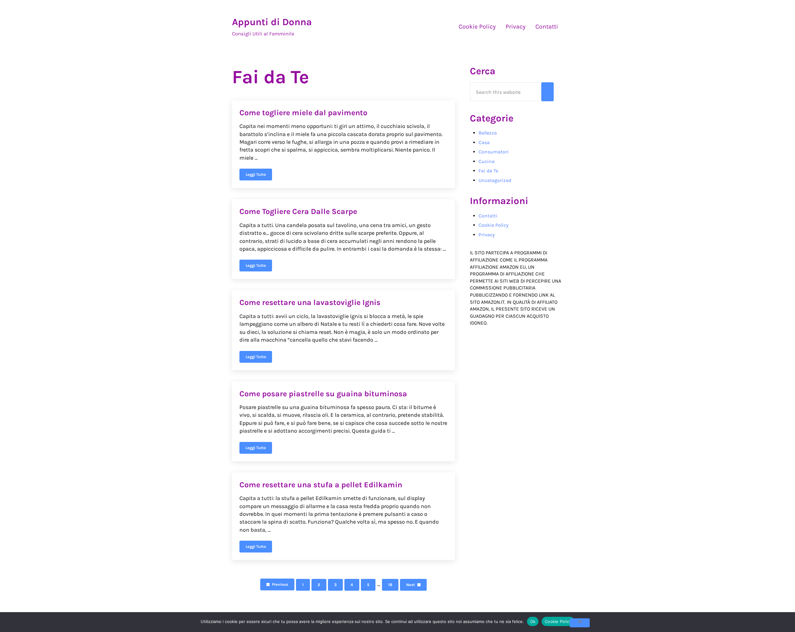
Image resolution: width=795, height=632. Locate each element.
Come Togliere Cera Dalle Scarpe (298, 211)
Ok (533, 621)
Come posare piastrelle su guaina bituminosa (323, 393)
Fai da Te (488, 171)
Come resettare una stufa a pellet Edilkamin (320, 484)
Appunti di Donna (272, 22)
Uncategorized (495, 180)
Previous (280, 584)
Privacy (487, 235)
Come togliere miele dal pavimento (303, 112)
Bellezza (488, 133)
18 (393, 585)
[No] (580, 622)
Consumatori (494, 152)
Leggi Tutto (259, 175)
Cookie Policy (493, 225)
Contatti (488, 216)
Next (410, 584)
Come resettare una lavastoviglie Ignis (309, 302)
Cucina (487, 161)
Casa (484, 142)
